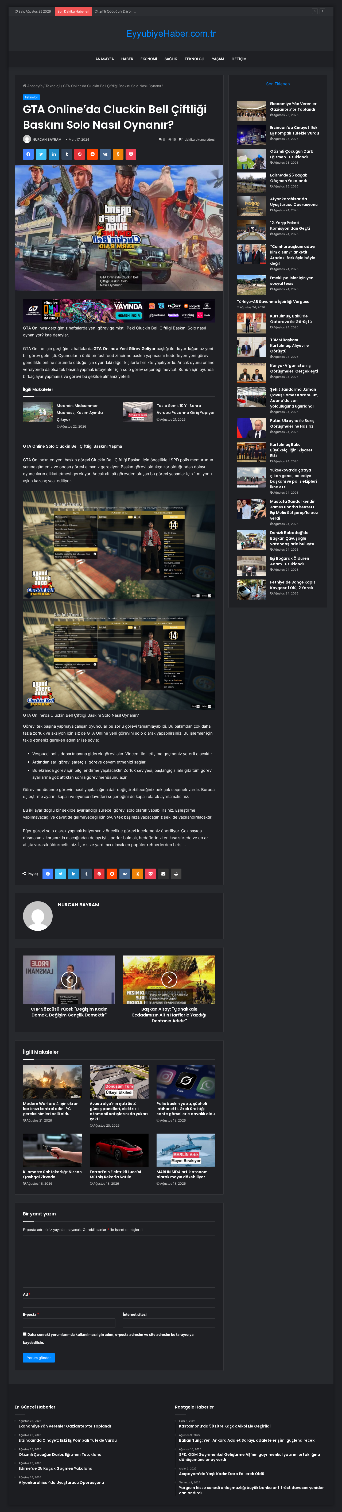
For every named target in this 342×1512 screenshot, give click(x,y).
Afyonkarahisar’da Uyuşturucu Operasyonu (294, 201)
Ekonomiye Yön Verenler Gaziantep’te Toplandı (293, 106)
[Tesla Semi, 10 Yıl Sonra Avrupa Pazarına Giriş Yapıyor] (138, 412)
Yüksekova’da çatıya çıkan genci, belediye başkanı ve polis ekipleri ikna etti (293, 478)
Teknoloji (194, 59)
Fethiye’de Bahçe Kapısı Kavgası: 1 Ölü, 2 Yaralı (293, 585)
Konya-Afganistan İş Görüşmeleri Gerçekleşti (294, 368)
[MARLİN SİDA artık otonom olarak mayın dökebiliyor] (186, 1150)
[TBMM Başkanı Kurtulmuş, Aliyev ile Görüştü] (251, 347)
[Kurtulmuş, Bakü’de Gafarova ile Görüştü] (251, 323)
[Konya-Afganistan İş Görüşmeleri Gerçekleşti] (251, 373)
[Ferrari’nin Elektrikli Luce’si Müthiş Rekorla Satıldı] (119, 1150)
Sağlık (171, 59)
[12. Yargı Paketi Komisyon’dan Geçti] (251, 230)
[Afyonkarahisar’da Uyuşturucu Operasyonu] (251, 206)
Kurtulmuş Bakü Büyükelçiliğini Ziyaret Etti (291, 450)
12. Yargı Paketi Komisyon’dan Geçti (290, 225)
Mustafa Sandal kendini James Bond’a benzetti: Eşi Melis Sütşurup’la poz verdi (294, 510)
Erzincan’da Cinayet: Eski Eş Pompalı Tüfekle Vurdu (294, 130)
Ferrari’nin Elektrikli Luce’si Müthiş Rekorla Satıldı (115, 1174)
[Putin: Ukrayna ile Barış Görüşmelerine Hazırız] (251, 428)
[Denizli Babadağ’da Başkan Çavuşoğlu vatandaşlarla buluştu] (251, 540)
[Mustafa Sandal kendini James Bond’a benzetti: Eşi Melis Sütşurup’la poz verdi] (251, 509)
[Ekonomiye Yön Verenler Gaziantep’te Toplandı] (251, 111)
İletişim (239, 59)
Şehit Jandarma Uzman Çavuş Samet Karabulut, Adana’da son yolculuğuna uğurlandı (294, 398)
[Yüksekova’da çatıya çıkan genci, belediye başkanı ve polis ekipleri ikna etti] (251, 477)
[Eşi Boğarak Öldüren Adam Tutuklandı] (251, 566)
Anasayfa (104, 59)
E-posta (31, 1314)
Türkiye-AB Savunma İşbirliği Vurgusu (273, 301)
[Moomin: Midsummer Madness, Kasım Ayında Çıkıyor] (38, 412)
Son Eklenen (278, 83)
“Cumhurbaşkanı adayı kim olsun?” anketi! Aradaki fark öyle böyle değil (292, 255)
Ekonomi (149, 59)
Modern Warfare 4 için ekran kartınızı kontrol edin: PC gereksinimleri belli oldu (51, 1108)
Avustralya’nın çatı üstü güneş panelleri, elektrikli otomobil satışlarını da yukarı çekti (119, 1111)
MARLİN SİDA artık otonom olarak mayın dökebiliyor (182, 1174)
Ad (26, 1294)
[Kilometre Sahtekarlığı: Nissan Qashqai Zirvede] (52, 1150)
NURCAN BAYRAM (47, 139)
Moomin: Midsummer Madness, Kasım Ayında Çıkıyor (80, 412)
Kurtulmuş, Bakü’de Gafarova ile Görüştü (291, 318)
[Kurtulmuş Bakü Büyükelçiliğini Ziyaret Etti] (251, 452)
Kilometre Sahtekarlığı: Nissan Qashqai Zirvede (52, 1174)
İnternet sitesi (135, 1314)
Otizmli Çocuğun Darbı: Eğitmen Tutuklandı (130, 11)
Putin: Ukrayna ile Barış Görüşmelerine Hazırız (292, 423)
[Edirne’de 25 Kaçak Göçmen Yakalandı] (251, 182)
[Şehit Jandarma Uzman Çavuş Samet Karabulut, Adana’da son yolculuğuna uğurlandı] (251, 397)
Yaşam (218, 59)
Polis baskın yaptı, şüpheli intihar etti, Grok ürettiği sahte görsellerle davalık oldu (186, 1108)
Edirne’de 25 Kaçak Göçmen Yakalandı (288, 177)
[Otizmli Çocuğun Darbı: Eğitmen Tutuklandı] (251, 159)
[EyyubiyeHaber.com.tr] (171, 33)
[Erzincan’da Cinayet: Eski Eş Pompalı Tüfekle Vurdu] (251, 135)
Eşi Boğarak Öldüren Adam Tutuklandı (289, 561)
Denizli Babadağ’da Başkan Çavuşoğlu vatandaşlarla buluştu (292, 538)
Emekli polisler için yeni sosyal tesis (292, 280)
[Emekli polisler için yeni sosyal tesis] (251, 285)
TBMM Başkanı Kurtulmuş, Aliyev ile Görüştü (289, 345)
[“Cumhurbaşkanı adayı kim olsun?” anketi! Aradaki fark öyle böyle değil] (251, 254)
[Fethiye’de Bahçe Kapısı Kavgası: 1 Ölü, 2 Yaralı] (251, 590)
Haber (127, 59)
